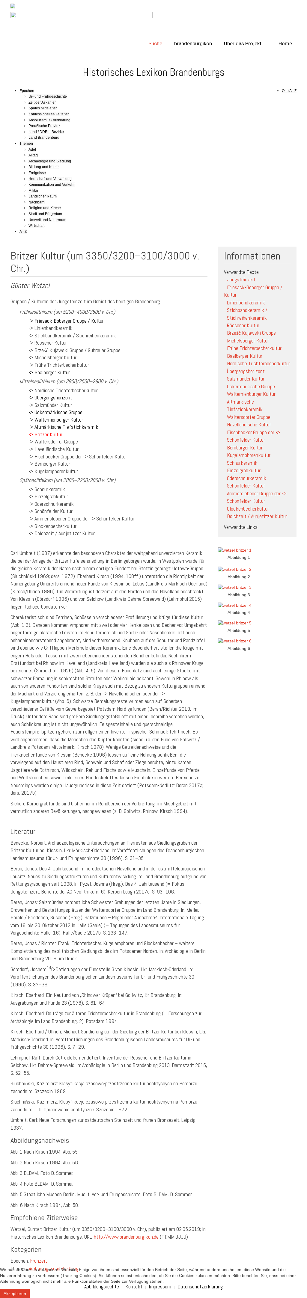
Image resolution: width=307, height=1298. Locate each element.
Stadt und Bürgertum (45, 214)
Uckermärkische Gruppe (251, 386)
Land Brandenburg (43, 137)
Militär (33, 190)
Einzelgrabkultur (244, 470)
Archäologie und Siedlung (49, 161)
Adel (32, 149)
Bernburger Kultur (245, 447)
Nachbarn (36, 202)
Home (284, 43)
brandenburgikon (193, 43)
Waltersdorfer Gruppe (248, 416)
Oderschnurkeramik (246, 478)
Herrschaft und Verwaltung (50, 179)
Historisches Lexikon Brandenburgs (154, 72)
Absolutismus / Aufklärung (49, 120)
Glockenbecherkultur (248, 508)
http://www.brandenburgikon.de (126, 1236)
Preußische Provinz (44, 126)
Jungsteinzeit (241, 279)
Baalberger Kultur (244, 355)
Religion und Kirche (44, 208)
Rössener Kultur (243, 325)
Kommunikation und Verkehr (51, 184)
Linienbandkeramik (246, 302)
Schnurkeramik (242, 462)
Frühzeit (38, 1260)
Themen (26, 143)
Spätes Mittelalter (42, 108)
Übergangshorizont (246, 371)
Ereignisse (37, 173)
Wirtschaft (36, 226)
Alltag (33, 155)
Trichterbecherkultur (258, 363)
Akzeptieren (15, 1293)
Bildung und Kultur (43, 167)
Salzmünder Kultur (245, 378)
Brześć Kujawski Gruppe (251, 332)
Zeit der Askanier (42, 102)
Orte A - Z (289, 91)
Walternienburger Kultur (251, 393)
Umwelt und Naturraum (47, 220)
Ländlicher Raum (42, 196)
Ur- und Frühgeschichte (47, 96)
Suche (155, 43)
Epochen (26, 91)
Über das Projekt (242, 43)
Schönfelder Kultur (246, 485)
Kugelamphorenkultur (248, 455)
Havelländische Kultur (249, 424)
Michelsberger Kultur (248, 340)
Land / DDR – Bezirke (46, 132)
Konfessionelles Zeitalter (48, 114)
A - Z (23, 232)
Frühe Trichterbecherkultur (254, 348)
